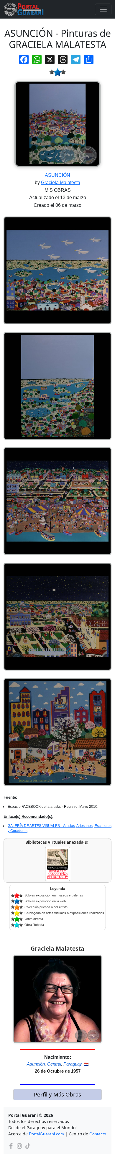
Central (54, 1063)
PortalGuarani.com (46, 1134)
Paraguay (72, 1063)
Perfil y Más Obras (57, 1094)
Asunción (36, 1063)
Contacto (97, 1134)
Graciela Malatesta (60, 182)
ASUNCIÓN (57, 175)
